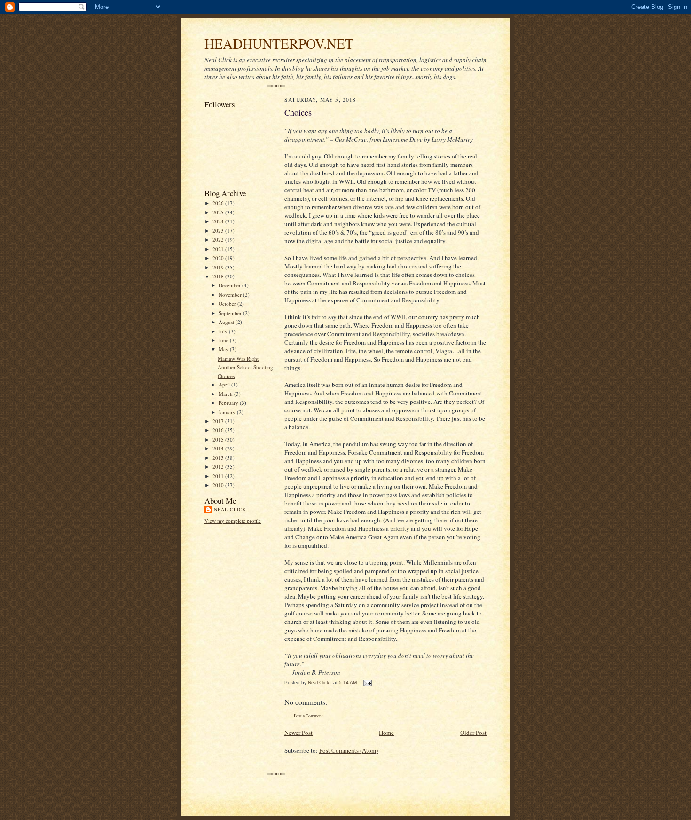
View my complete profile (232, 520)
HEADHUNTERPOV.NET (278, 43)
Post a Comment (308, 716)
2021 (218, 248)
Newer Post (298, 732)
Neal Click (230, 509)
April (225, 384)
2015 (218, 439)
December (230, 285)
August (227, 321)
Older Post (473, 732)
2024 (218, 221)
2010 (218, 485)
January (228, 412)
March (226, 393)
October (228, 303)
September (231, 312)
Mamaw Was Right (238, 358)
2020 (218, 257)
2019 (218, 267)
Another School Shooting (245, 367)
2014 (218, 448)
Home (386, 732)
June (224, 340)
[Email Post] (367, 682)
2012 (218, 466)
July (224, 331)
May (224, 349)
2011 (218, 476)
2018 (218, 276)
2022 (218, 239)
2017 (218, 421)
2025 (218, 212)
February (229, 402)
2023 (218, 230)
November (231, 294)
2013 (218, 457)
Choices (226, 375)
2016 (218, 430)
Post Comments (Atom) (348, 750)
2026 (218, 202)
